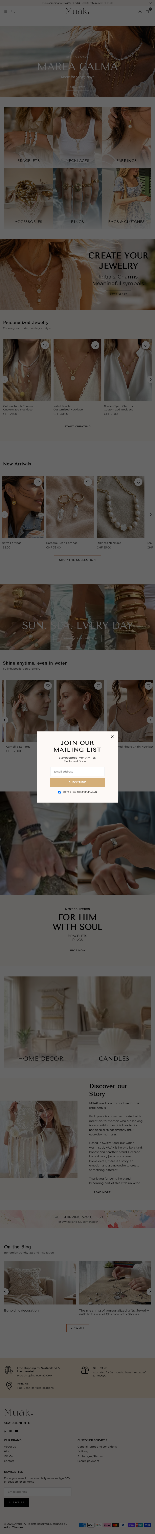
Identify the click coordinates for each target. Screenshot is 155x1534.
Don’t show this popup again (80, 792)
